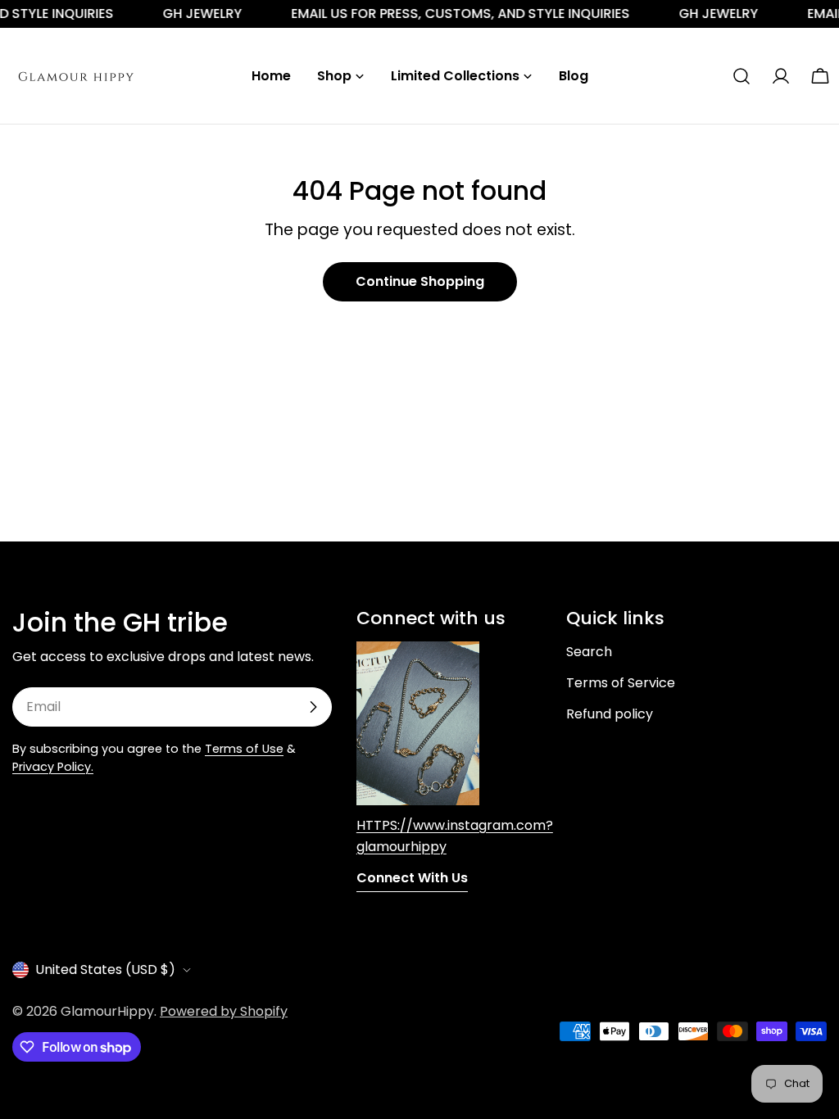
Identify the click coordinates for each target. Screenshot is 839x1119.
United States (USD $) (105, 969)
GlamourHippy (107, 1011)
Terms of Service (620, 682)
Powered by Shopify (224, 1011)
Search (589, 651)
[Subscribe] (313, 707)
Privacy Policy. (52, 767)
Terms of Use (244, 749)
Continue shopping (420, 281)
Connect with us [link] (412, 877)
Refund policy (609, 713)
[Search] (741, 76)
